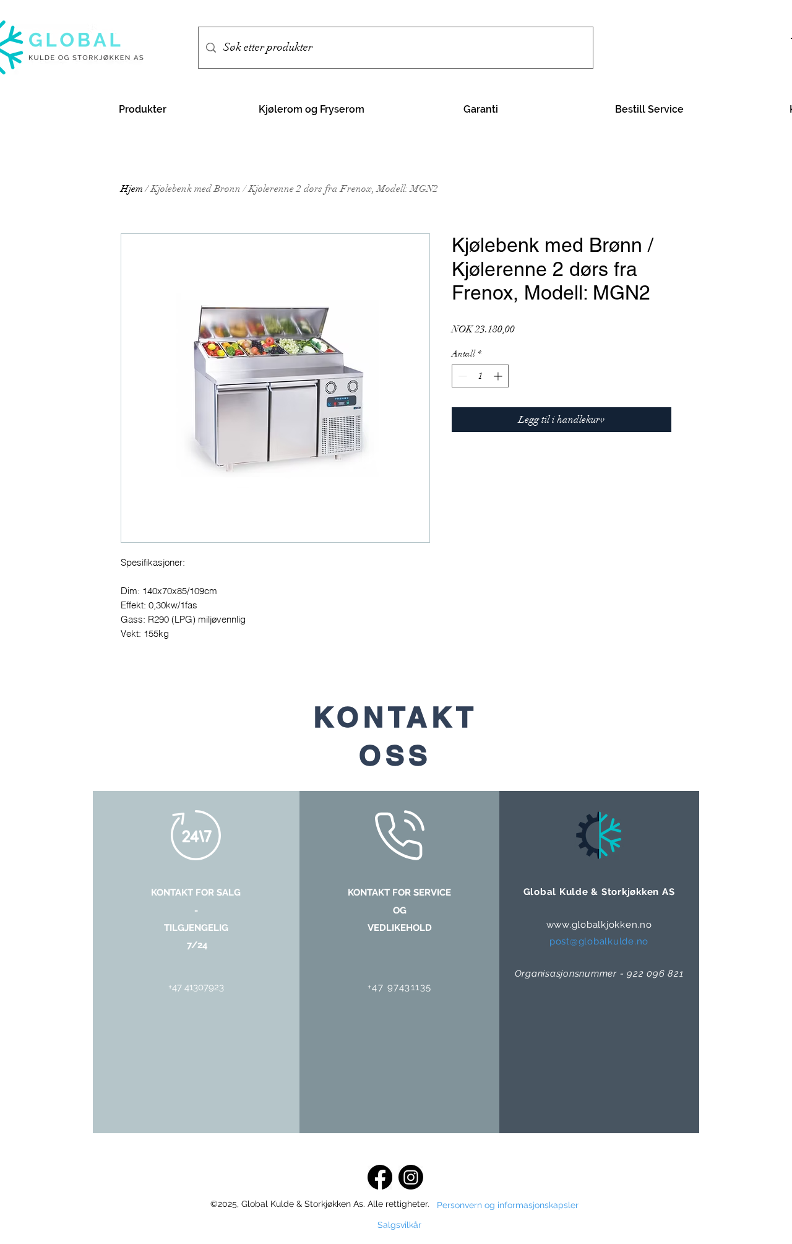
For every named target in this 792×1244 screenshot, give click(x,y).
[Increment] (499, 376)
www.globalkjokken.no (599, 924)
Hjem (132, 189)
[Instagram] (410, 1177)
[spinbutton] (480, 376)
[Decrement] (461, 376)
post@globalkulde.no (598, 941)
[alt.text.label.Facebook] (380, 1177)
